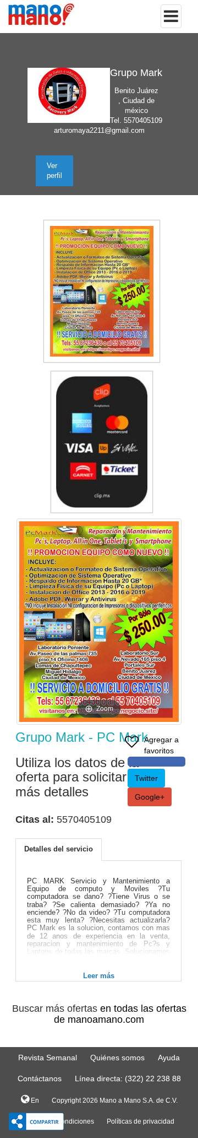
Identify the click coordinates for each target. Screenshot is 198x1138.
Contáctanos (40, 1078)
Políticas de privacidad (140, 1121)
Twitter (146, 778)
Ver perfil (54, 170)
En (34, 1100)
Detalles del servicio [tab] (58, 849)
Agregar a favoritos (161, 745)
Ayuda (169, 1057)
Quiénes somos (117, 1057)
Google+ (149, 796)
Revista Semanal (47, 1057)
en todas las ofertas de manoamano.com (120, 1014)
